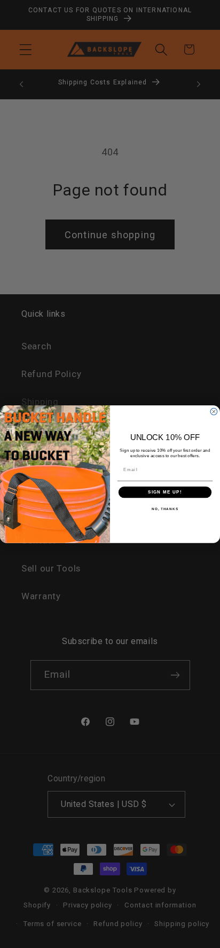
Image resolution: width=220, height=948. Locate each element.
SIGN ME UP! (165, 492)
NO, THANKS (165, 509)
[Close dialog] (213, 411)
